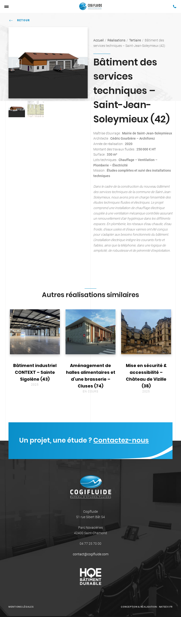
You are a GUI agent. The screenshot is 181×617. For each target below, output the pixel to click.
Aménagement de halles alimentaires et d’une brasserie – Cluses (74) (90, 376)
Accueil (98, 40)
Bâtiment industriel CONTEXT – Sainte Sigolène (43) (35, 372)
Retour (23, 20)
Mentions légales (20, 606)
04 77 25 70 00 (90, 543)
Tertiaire (135, 40)
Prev (16, 64)
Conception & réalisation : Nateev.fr (147, 606)
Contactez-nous (121, 440)
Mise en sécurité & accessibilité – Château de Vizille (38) (146, 376)
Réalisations (116, 40)
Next (79, 64)
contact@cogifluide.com (90, 554)
